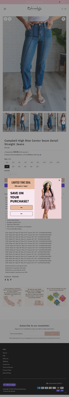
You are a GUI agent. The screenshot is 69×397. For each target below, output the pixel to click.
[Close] (59, 180)
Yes (21, 207)
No (21, 213)
